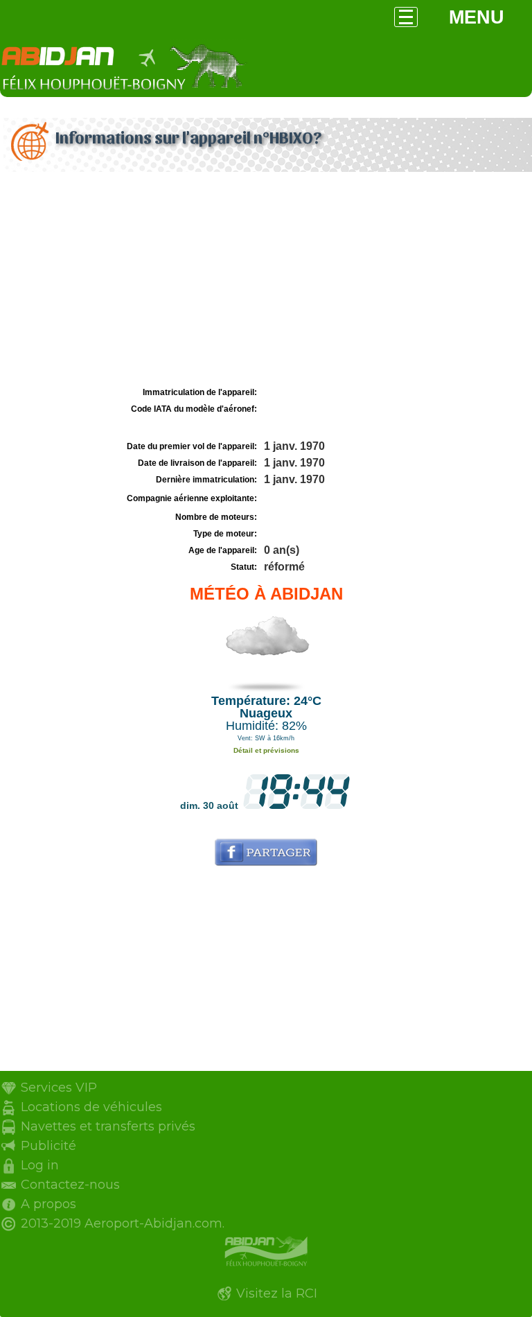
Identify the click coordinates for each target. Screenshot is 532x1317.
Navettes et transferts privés (108, 1126)
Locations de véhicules (91, 1107)
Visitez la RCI (276, 1293)
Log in (40, 1165)
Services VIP (59, 1087)
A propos (48, 1204)
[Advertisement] (266, 279)
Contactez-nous (70, 1184)
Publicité (48, 1145)
